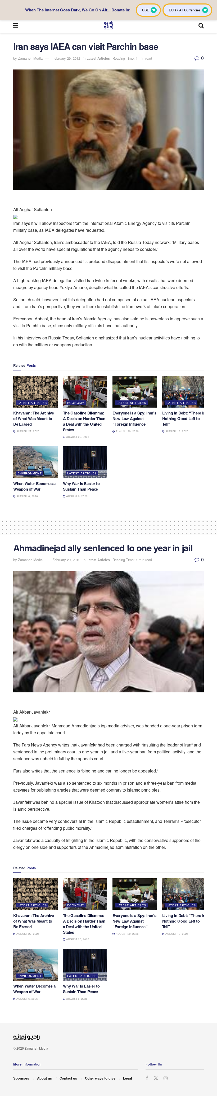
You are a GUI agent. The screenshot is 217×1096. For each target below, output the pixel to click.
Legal (127, 1078)
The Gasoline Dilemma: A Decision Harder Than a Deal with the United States (84, 421)
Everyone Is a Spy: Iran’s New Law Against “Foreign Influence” (134, 418)
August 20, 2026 (77, 437)
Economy (75, 402)
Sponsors (21, 1078)
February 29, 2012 (66, 58)
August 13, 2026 (176, 431)
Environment (29, 473)
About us (44, 1078)
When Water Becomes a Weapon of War (34, 486)
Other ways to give (100, 1078)
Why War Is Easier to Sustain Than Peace (81, 486)
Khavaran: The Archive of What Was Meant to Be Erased (33, 418)
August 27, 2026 (27, 431)
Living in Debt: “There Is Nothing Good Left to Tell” (183, 418)
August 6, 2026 (27, 496)
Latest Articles (98, 58)
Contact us (68, 1078)
